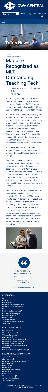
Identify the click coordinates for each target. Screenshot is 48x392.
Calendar (5, 300)
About (4, 298)
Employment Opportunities (11, 311)
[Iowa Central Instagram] (22, 387)
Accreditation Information (10, 357)
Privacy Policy (7, 372)
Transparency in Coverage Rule (12, 321)
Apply (28, 14)
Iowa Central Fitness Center (11, 313)
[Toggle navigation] (3, 21)
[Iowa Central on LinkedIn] (30, 387)
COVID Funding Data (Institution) (13, 305)
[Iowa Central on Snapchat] (25, 387)
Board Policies (7, 365)
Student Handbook (8, 376)
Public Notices (7, 374)
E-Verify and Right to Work (11, 369)
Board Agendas (7, 363)
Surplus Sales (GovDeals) (10, 378)
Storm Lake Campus (9, 333)
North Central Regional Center (12, 341)
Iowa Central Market (9, 315)
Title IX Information (8, 380)
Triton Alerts (6, 323)
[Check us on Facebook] (17, 387)
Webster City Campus (9, 335)
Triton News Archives (13, 57)
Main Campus (7, 331)
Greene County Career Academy (13, 339)
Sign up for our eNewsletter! (16, 385)
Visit (23, 14)
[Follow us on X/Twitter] (20, 387)
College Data (6, 367)
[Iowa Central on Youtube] (32, 387)
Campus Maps (7, 302)
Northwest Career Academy (11, 343)
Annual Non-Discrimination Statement (14, 361)
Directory (5, 309)
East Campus (6, 337)
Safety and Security (8, 319)
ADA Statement (7, 359)
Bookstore (5, 348)
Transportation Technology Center (13, 345)
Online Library (7, 317)
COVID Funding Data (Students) (12, 307)
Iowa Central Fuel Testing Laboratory (14, 350)
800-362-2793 (34, 385)
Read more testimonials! (23, 288)
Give (34, 14)
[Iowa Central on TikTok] (27, 387)
